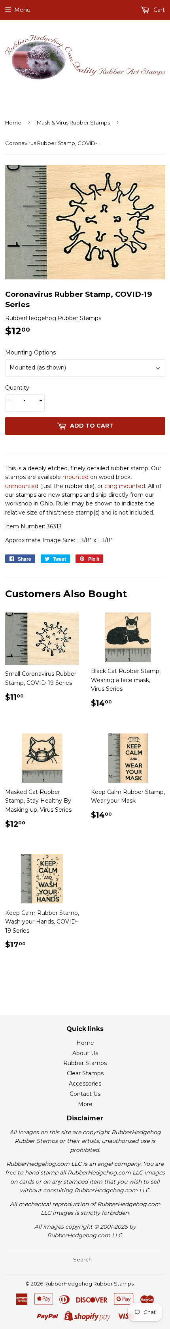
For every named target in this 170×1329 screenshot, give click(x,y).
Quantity (17, 387)
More (85, 1104)
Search (82, 1259)
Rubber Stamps (85, 1063)
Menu (22, 9)
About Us (85, 1053)
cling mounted (124, 486)
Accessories (85, 1083)
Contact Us (85, 1093)
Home (13, 122)
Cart (158, 9)
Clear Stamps (85, 1073)
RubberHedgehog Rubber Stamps (89, 1283)
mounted (75, 477)
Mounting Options (30, 352)
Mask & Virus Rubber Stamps (73, 122)
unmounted (21, 486)
